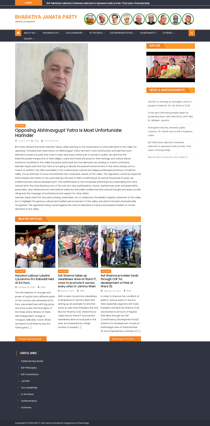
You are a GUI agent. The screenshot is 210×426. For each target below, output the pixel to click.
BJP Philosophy (29, 367)
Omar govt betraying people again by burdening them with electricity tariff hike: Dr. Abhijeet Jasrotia (170, 103)
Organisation (50, 32)
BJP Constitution (30, 374)
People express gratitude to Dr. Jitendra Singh (33, 338)
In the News (96, 32)
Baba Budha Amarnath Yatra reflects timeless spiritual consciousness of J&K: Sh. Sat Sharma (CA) (169, 148)
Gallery (28, 38)
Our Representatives (121, 32)
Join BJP (25, 381)
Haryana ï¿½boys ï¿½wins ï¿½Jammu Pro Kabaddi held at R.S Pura (34, 279)
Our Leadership (74, 32)
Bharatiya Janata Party (46, 16)
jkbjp (36, 140)
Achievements (147, 32)
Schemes (167, 32)
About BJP (29, 32)
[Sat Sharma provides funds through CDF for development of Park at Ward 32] (121, 246)
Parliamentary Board (32, 361)
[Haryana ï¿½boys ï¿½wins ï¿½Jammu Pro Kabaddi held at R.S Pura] (35, 246)
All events (20, 125)
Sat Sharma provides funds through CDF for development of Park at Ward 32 (119, 281)
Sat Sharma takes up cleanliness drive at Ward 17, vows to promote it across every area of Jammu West (77, 281)
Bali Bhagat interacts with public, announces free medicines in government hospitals (126, 338)
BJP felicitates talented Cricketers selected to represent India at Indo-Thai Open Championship (98, 2)
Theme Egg (83, 423)
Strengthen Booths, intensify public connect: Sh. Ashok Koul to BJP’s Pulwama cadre (170, 118)
